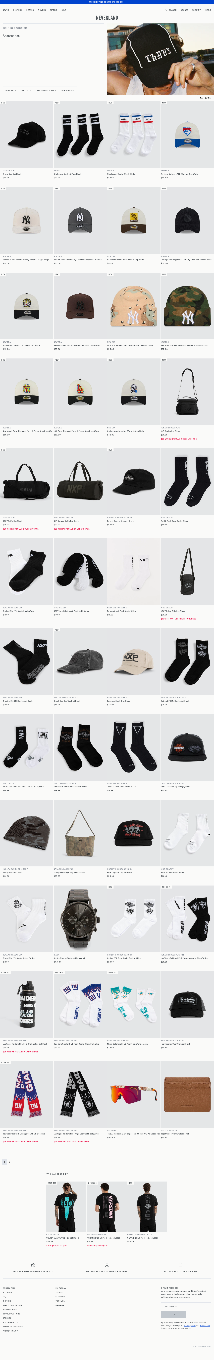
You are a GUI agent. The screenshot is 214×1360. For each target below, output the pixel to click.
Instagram (61, 1288)
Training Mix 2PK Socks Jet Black (17, 701)
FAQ (4, 1296)
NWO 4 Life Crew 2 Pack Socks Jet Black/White (23, 786)
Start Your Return (12, 1305)
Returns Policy (11, 1309)
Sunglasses (68, 90)
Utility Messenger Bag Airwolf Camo (69, 872)
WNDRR (57, 170)
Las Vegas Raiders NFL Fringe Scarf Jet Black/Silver (76, 1133)
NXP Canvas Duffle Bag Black (66, 521)
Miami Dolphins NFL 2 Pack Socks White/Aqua (127, 1044)
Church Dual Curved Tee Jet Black (62, 1237)
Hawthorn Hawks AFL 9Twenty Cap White (125, 259)
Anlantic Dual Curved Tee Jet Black (103, 1237)
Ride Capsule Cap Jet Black (119, 872)
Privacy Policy (10, 1330)
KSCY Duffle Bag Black (12, 521)
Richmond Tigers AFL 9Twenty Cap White (21, 345)
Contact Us (9, 1288)
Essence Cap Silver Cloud (119, 701)
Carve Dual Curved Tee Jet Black (142, 1237)
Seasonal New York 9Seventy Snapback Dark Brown (77, 345)
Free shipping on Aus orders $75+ (107, 2)
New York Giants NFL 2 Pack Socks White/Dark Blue (76, 1044)
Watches (26, 90)
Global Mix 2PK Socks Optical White (19, 958)
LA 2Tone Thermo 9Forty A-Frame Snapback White (76, 431)
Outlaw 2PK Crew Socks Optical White (124, 958)
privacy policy (189, 1325)
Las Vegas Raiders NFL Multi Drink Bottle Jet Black (25, 1044)
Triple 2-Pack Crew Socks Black (121, 786)
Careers (7, 1317)
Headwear (11, 90)
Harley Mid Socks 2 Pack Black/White (70, 786)
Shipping (7, 1300)
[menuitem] (6, 10)
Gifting (53, 10)
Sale (64, 10)
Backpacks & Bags (46, 90)
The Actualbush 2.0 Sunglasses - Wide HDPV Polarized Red (133, 1133)
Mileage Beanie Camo (12, 872)
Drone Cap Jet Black (12, 174)
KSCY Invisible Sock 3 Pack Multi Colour (72, 611)
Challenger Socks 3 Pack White (121, 174)
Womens (42, 10)
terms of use (205, 1325)
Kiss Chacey (9, 170)
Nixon (57, 954)
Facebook (60, 1296)
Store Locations (11, 1313)
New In (6, 10)
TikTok (59, 1292)
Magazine (60, 1305)
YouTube (60, 1300)
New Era (7, 256)
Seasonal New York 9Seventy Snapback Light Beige (26, 259)
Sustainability (10, 1322)
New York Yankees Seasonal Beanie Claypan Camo (130, 345)
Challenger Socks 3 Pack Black (67, 174)
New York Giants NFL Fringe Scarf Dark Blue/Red (24, 1133)
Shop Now (18, 10)
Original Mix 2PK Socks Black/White (18, 611)
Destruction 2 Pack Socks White (121, 611)
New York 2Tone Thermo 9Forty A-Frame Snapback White (28, 431)
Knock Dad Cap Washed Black (67, 701)
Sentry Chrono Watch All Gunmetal (69, 958)
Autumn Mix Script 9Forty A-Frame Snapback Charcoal (78, 259)
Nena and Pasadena (63, 517)
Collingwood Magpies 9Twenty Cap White (125, 431)
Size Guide (8, 1292)
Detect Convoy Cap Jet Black (120, 521)
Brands (30, 10)
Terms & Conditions (13, 1326)
